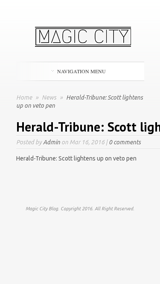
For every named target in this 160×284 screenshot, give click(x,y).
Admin (51, 142)
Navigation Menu (81, 71)
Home (24, 97)
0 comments (125, 142)
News (50, 97)
